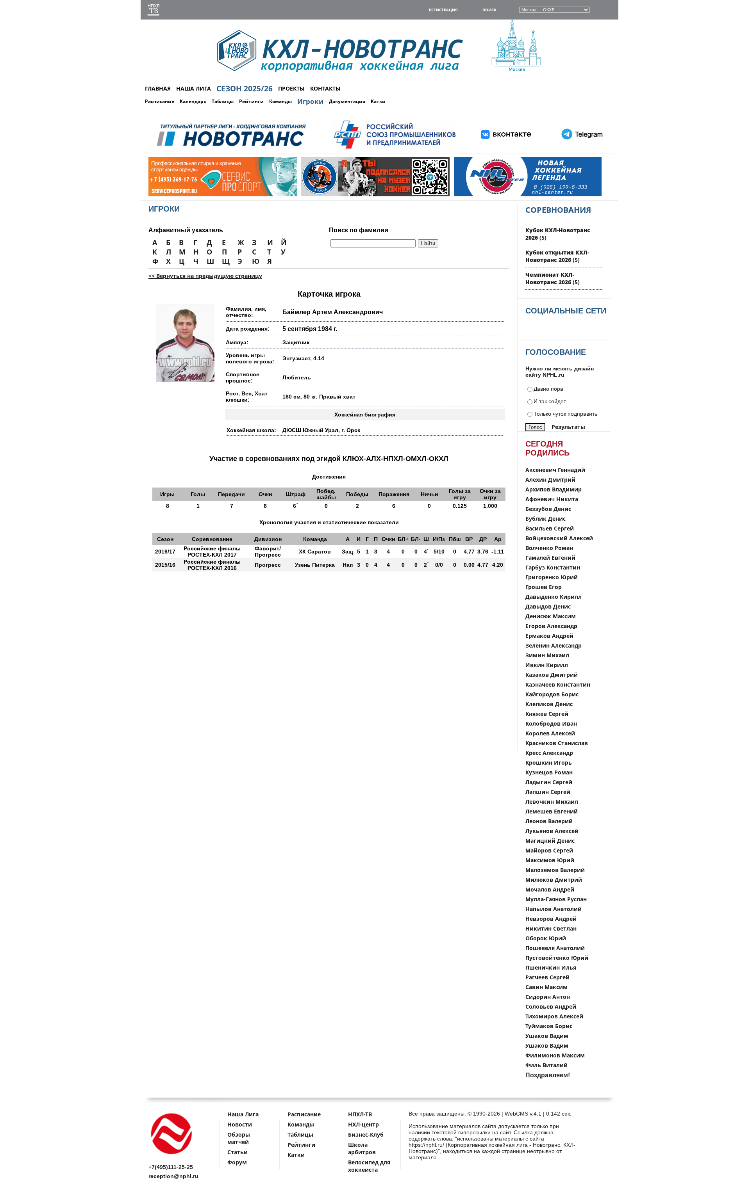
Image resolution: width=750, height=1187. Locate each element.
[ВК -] (506, 149)
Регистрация (443, 9)
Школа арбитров (362, 1148)
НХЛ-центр (363, 1124)
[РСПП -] (394, 149)
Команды (280, 101)
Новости (239, 1124)
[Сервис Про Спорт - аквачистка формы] (182, 195)
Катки (378, 101)
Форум (237, 1162)
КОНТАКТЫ (325, 88)
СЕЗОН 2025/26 (244, 89)
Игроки (310, 101)
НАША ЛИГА (193, 88)
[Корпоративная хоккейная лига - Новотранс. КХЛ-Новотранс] (171, 1155)
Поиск (489, 9)
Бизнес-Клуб (366, 1134)
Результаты (568, 427)
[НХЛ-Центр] (488, 195)
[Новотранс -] (230, 149)
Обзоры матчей (238, 1138)
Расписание (159, 101)
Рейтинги (251, 101)
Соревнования (558, 210)
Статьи (237, 1152)
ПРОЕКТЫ (291, 88)
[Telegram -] (581, 149)
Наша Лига (243, 1114)
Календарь (193, 101)
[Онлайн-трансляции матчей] (153, 10)
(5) (557, 256)
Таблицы (223, 101)
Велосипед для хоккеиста (369, 1166)
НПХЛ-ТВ (360, 1114)
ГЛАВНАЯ (158, 88)
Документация (347, 101)
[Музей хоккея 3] (335, 195)
